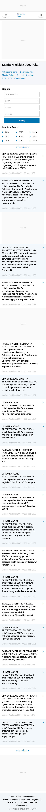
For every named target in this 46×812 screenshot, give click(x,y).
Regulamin (36, 799)
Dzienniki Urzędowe (25, 75)
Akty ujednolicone (9, 72)
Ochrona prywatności (25, 796)
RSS (17, 802)
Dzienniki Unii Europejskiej (13, 78)
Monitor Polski (8, 75)
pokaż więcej (22, 750)
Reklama (33, 802)
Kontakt (24, 802)
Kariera (10, 802)
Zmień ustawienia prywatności (16, 799)
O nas (11, 796)
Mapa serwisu (22, 805)
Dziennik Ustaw (26, 72)
